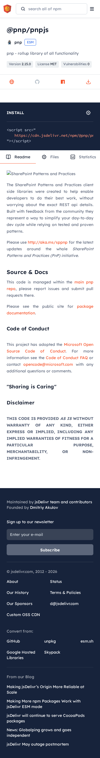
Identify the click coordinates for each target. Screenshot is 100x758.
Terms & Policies (65, 592)
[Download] (88, 82)
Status (56, 581)
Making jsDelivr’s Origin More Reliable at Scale (45, 689)
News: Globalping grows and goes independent (39, 732)
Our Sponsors (19, 603)
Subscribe (50, 550)
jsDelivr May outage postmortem (38, 744)
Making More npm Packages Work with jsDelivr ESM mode (44, 704)
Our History (18, 592)
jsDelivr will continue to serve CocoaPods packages (46, 718)
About (12, 581)
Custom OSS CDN (23, 614)
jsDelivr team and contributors (63, 501)
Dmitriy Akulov (44, 507)
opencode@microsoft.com (48, 364)
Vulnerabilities (76, 64)
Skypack (52, 652)
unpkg (50, 641)
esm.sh (87, 641)
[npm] (63, 82)
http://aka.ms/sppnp (48, 242)
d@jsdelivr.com (64, 603)
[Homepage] (12, 82)
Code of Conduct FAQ (67, 357)
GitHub (13, 641)
